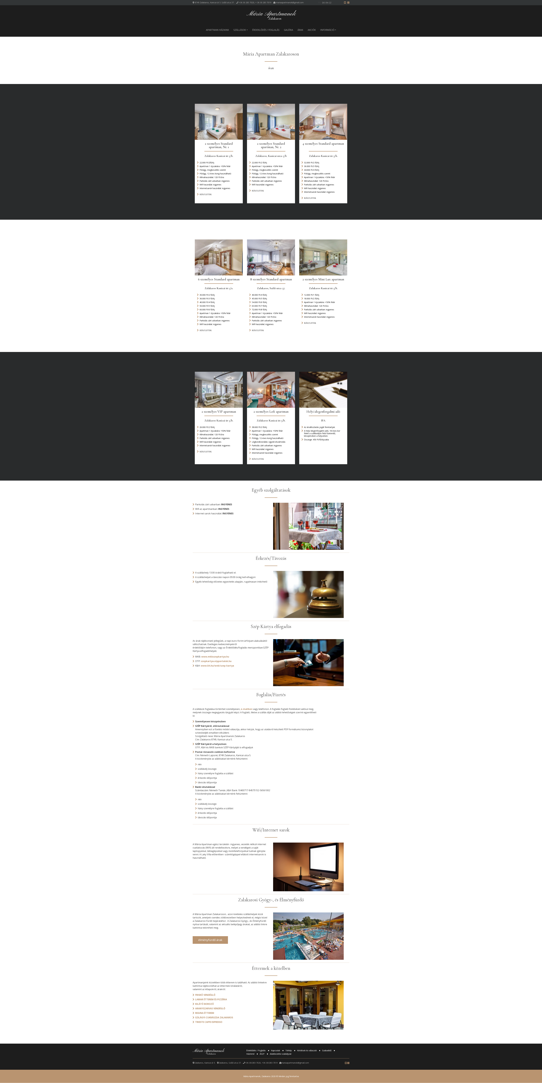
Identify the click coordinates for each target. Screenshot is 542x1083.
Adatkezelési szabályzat (280, 1054)
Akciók (312, 29)
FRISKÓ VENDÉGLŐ (205, 994)
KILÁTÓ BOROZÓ (204, 1003)
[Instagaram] (348, 1063)
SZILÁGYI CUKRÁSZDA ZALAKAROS (214, 1017)
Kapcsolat (276, 1050)
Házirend (250, 1054)
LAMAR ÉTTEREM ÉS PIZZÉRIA (211, 999)
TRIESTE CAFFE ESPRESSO (208, 1022)
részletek (206, 194)
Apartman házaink (217, 29)
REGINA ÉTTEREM (204, 1013)
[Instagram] (348, 2)
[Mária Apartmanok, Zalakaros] (271, 15)
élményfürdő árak (210, 940)
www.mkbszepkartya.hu (215, 656)
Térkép (288, 1050)
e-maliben (246, 709)
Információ (327, 29)
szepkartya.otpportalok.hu (216, 661)
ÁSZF (262, 1054)
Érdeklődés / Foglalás (265, 29)
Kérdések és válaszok (307, 1050)
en (326, 2)
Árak (300, 29)
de (323, 2)
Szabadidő (327, 1050)
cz (330, 2)
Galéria (288, 29)
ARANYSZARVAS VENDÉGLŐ (210, 1008)
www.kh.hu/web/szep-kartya (217, 665)
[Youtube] (345, 2)
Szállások (239, 29)
